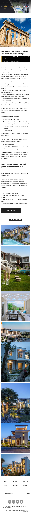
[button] (16, 7)
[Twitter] (15, 498)
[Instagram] (13, 502)
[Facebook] (12, 498)
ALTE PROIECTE (15, 219)
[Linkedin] (17, 502)
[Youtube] (18, 498)
